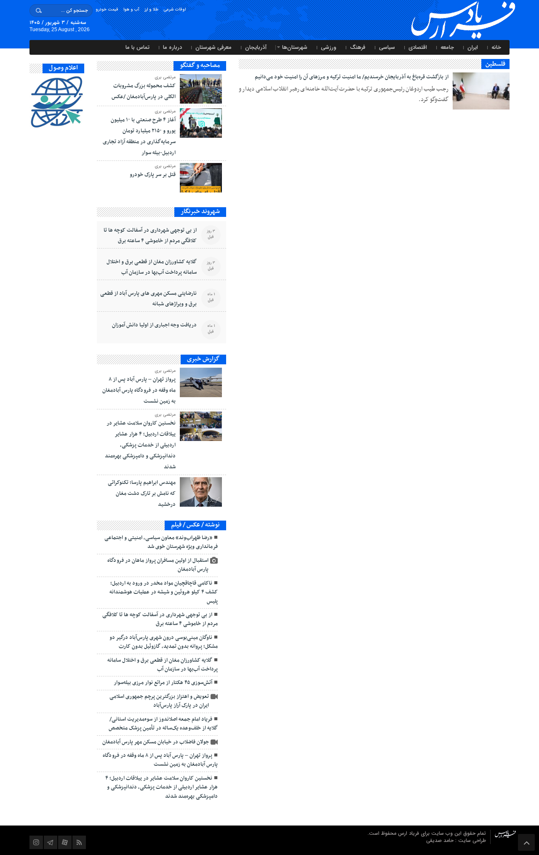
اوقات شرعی (174, 9)
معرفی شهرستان (213, 47)
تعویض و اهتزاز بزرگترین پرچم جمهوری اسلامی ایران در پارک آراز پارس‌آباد (159, 701)
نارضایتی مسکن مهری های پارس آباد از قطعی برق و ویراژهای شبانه (148, 299)
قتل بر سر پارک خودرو (153, 174)
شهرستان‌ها (294, 47)
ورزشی (328, 47)
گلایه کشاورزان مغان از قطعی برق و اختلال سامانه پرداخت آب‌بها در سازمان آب (152, 267)
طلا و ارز (151, 9)
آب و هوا (131, 9)
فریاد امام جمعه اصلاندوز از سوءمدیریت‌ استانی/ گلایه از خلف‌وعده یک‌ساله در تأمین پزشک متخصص (163, 724)
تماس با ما (137, 47)
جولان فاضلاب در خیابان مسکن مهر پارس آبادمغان (155, 742)
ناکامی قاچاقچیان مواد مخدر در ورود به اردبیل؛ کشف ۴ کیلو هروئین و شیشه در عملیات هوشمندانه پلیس (163, 592)
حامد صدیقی (440, 840)
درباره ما (172, 47)
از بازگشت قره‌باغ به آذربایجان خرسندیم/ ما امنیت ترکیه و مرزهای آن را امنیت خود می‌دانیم (351, 77)
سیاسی (387, 47)
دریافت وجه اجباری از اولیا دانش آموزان (154, 325)
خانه (496, 47)
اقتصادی (417, 47)
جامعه (447, 47)
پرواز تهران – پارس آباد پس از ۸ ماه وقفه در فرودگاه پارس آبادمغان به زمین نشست (139, 390)
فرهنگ (358, 47)
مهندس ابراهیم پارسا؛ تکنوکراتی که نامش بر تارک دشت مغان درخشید (142, 493)
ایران (472, 47)
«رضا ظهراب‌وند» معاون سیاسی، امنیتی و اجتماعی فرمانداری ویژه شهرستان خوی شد (161, 542)
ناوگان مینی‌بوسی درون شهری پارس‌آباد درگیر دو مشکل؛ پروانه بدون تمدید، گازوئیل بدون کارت (163, 642)
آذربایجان (256, 47)
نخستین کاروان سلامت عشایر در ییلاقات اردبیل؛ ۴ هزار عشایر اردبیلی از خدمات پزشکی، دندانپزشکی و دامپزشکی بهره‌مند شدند (140, 445)
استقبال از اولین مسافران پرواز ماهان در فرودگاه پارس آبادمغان (157, 565)
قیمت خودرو (107, 9)
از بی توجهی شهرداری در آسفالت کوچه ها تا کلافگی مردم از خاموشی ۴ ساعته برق (150, 236)
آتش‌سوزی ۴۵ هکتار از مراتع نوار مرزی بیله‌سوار (163, 682)
